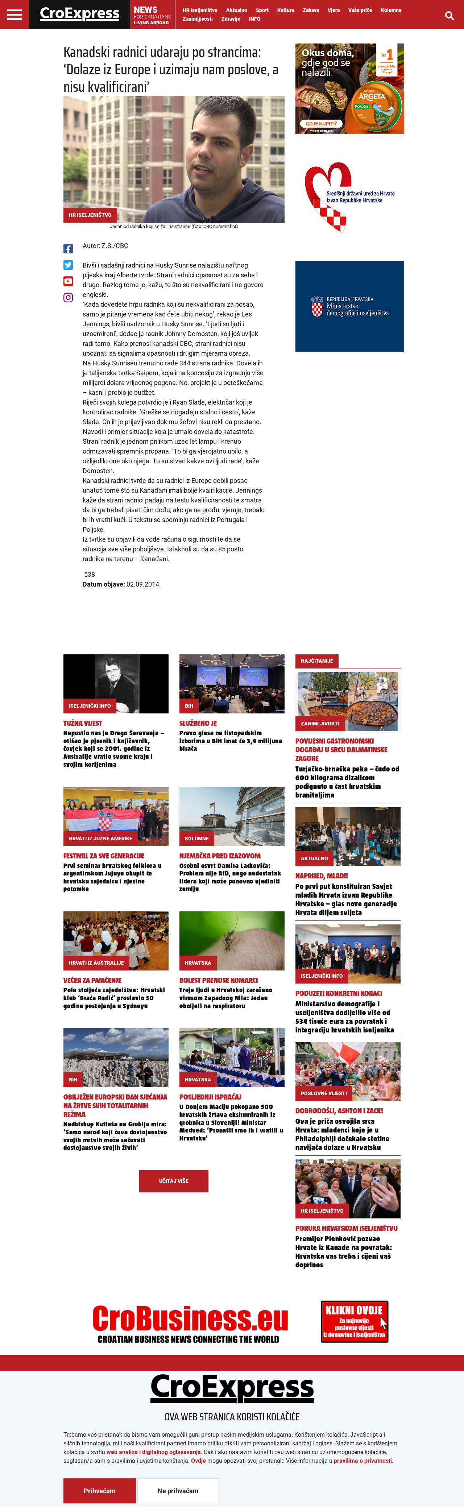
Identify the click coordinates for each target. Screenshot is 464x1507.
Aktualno (236, 10)
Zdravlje (230, 19)
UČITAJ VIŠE (173, 1181)
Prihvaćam (100, 1491)
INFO (255, 19)
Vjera (334, 10)
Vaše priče (360, 10)
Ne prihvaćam (178, 1491)
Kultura (285, 10)
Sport (262, 10)
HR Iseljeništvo (200, 10)
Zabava (311, 10)
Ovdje (198, 1460)
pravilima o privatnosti (363, 1460)
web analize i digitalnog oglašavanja (154, 1452)
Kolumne (391, 10)
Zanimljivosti (198, 19)
